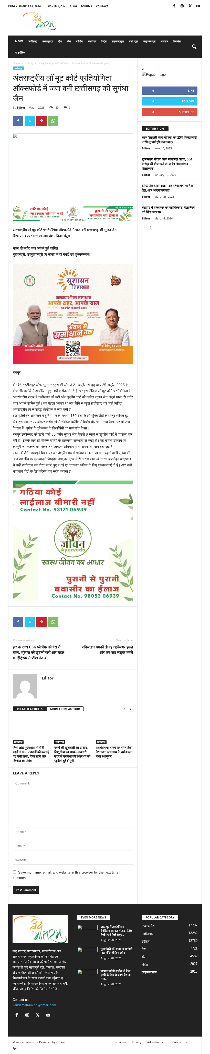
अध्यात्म (164, 41)
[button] (194, 47)
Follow (188, 101)
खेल (69, 41)
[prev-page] (124, 709)
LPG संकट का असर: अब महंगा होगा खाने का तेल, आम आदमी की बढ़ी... (168, 188)
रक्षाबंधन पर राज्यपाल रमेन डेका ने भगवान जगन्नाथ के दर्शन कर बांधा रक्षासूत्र (114, 752)
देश (60, 41)
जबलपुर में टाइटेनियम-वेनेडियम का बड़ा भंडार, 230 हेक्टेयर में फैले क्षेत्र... (116, 931)
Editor (21, 107)
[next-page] (130, 709)
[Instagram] (182, 6)
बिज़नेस (177, 41)
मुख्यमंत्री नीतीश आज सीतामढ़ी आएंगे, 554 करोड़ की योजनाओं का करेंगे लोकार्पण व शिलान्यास (167, 164)
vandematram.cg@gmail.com (34, 1005)
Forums (86, 6)
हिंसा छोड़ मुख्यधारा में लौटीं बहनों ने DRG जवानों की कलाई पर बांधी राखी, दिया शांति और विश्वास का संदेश (31, 754)
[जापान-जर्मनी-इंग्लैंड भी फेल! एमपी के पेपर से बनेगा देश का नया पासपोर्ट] (87, 976)
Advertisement (156, 1042)
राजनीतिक (20, 52)
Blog (73, 6)
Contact (102, 6)
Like (191, 90)
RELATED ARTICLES (30, 709)
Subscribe (186, 112)
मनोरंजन (92, 41)
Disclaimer (119, 1042)
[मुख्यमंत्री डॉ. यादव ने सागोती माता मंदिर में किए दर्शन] (87, 954)
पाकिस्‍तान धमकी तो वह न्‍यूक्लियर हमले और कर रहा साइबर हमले (107, 649)
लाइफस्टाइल (118, 41)
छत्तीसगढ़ (32, 41)
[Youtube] (198, 6)
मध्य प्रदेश (48, 41)
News (19, 41)
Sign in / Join (56, 6)
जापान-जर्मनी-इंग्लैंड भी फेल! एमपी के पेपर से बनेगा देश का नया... (116, 975)
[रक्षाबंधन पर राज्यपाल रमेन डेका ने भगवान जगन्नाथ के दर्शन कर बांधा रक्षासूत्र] (114, 730)
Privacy (136, 1042)
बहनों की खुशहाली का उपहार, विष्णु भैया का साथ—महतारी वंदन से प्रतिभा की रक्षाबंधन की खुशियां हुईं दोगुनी (72, 754)
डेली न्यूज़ (133, 41)
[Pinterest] (41, 121)
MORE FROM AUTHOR (65, 709)
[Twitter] (190, 6)
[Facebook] (174, 6)
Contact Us (179, 1042)
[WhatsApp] (53, 121)
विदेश (104, 41)
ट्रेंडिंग (79, 41)
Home (16, 63)
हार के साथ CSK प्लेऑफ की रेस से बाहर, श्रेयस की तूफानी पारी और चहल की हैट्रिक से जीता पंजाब (38, 652)
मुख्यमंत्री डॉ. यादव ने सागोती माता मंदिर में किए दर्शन (116, 951)
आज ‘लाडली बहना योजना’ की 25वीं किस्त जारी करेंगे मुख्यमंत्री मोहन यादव (169, 139)
